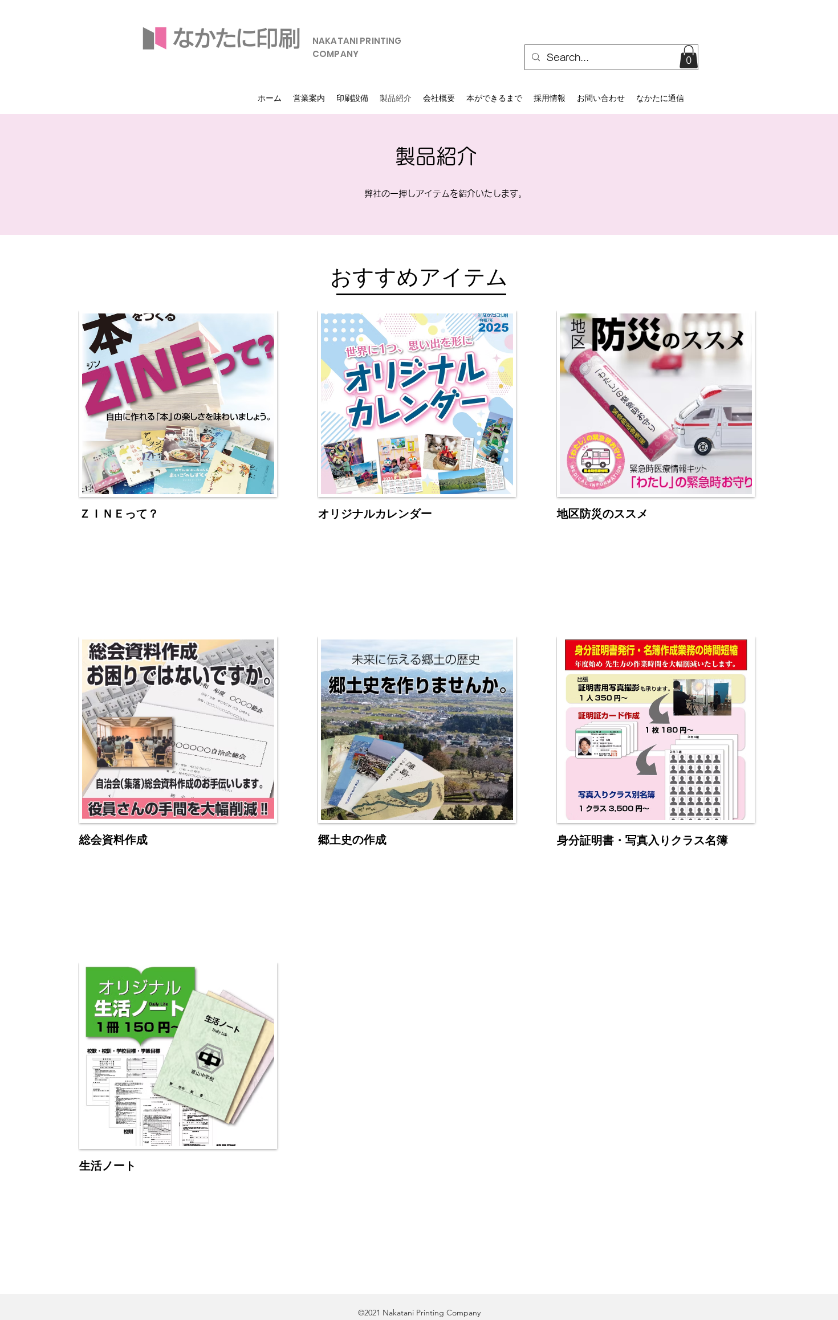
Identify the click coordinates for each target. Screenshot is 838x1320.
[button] (688, 56)
